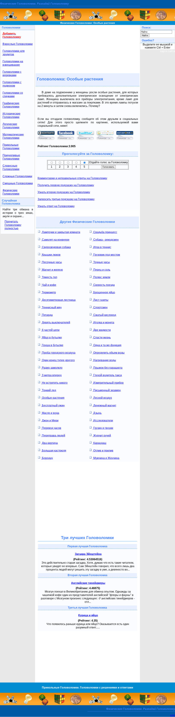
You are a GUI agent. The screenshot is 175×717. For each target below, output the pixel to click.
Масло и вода (50, 413)
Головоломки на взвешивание (13, 63)
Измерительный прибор (108, 382)
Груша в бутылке (52, 345)
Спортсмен (100, 307)
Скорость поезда (104, 284)
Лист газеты (100, 299)
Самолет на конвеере (55, 239)
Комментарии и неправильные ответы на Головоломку (72, 178)
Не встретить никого (54, 382)
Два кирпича (49, 443)
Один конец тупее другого (58, 360)
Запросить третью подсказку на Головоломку (66, 199)
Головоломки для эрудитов (14, 53)
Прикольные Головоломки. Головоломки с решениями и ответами (87, 687)
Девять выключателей (55, 322)
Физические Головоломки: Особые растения (87, 23)
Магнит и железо (52, 269)
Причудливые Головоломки (11, 157)
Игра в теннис (102, 247)
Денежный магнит (104, 405)
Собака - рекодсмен (106, 239)
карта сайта (167, 51)
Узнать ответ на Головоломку (56, 206)
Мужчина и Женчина (106, 458)
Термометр (48, 292)
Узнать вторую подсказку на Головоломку (64, 192)
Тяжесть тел (49, 277)
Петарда (47, 315)
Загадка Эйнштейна (88, 554)
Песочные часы (51, 262)
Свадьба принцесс (105, 232)
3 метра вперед (51, 375)
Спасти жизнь (102, 337)
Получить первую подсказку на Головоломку (66, 185)
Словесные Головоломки (11, 167)
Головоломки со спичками (13, 94)
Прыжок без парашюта (107, 367)
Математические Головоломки (13, 136)
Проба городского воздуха (58, 352)
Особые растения (52, 397)
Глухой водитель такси (107, 375)
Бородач (47, 458)
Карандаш (99, 443)
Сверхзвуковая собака (56, 247)
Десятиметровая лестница (58, 299)
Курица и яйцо (88, 615)
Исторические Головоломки (11, 115)
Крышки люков (50, 254)
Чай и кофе (48, 284)
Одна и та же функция (107, 345)
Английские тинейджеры (88, 583)
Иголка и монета (103, 322)
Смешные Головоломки (18, 183)
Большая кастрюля (53, 450)
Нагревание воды (104, 360)
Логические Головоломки (11, 126)
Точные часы (101, 262)
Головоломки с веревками (12, 73)
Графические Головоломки (11, 105)
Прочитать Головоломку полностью (13, 225)
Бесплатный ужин (53, 405)
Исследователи (103, 420)
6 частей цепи (50, 330)
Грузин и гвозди (103, 428)
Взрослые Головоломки (18, 44)
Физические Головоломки (11, 192)
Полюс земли (101, 277)
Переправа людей (53, 435)
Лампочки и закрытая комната (60, 232)
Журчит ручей (102, 435)
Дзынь (97, 413)
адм (172, 715)
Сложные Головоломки (17, 176)
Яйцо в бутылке (51, 337)
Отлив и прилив (103, 450)
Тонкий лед (48, 390)
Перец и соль (101, 269)
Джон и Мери (49, 420)
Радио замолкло (51, 367)
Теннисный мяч (51, 307)
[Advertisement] (87, 49)
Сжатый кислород (104, 315)
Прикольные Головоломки (11, 146)
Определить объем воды (109, 352)
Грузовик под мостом (106, 254)
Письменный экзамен (107, 390)
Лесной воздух (102, 397)
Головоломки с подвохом (12, 84)
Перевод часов (51, 428)
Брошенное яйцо (104, 292)
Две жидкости (102, 330)
